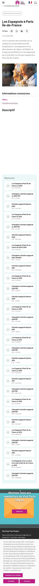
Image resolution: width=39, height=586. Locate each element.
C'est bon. (27, 581)
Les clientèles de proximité (11, 6)
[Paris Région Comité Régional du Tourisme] (20, 2)
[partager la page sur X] (27, 31)
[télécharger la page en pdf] (17, 31)
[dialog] (19, 562)
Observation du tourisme (12, 13)
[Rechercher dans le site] (35, 3)
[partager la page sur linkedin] (22, 31)
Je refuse (11, 581)
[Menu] (3, 2)
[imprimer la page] (12, 31)
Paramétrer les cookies (13, 575)
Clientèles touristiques (10, 103)
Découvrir (19, 511)
